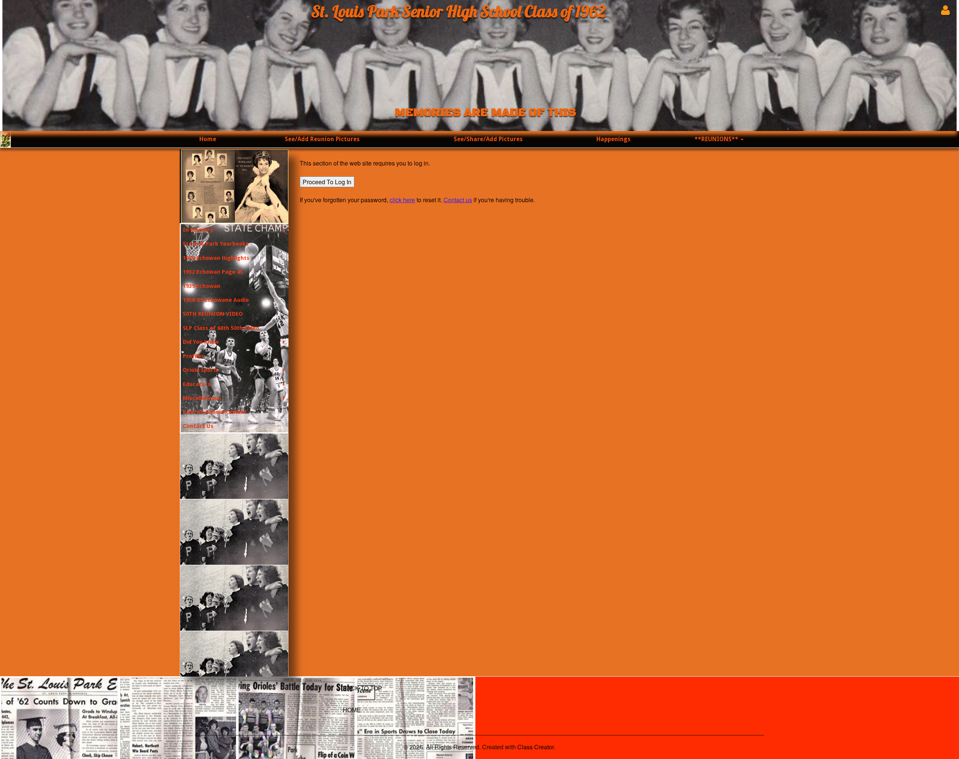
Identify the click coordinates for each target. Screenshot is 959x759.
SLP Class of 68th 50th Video (221, 328)
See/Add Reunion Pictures (322, 139)
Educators (197, 384)
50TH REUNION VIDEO (213, 313)
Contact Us (198, 426)
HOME (352, 709)
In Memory (198, 230)
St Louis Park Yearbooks (216, 243)
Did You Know (201, 341)
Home (207, 139)
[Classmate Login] (945, 10)
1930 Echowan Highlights (216, 258)
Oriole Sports (201, 370)
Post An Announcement (215, 412)
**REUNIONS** (717, 139)
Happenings (613, 139)
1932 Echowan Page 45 (213, 271)
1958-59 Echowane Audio (216, 300)
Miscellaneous (202, 398)
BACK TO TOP (362, 688)
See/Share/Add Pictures (488, 139)
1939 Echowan (201, 286)
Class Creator (535, 747)
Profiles (193, 356)
